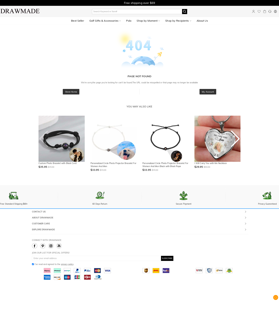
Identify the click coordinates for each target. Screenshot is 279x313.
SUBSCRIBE (167, 258)
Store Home (71, 91)
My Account (208, 91)
